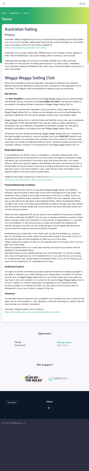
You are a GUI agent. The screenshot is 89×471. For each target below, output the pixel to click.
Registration (15, 13)
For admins (12, 402)
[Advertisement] (44, 449)
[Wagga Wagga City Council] (66, 344)
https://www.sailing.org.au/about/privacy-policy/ (26, 48)
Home (4, 13)
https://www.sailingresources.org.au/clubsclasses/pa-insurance (32, 312)
